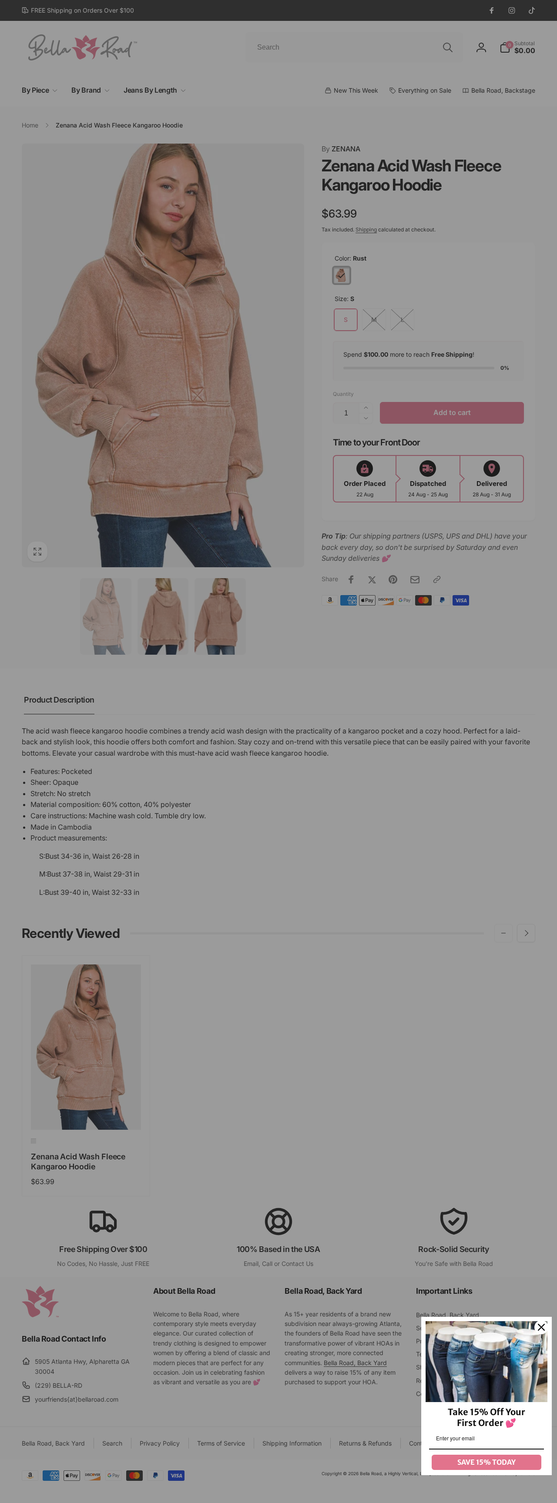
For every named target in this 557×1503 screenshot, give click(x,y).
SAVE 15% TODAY (486, 1462)
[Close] (541, 1327)
